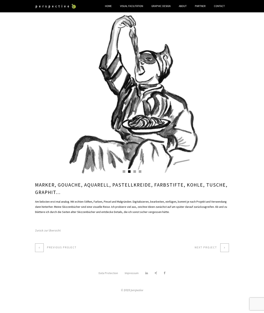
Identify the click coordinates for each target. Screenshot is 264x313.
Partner (200, 6)
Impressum (132, 273)
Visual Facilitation (131, 6)
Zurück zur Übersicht (48, 230)
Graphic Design (161, 6)
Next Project (206, 247)
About (183, 6)
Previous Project (62, 247)
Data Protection (108, 273)
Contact (219, 6)
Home (108, 6)
